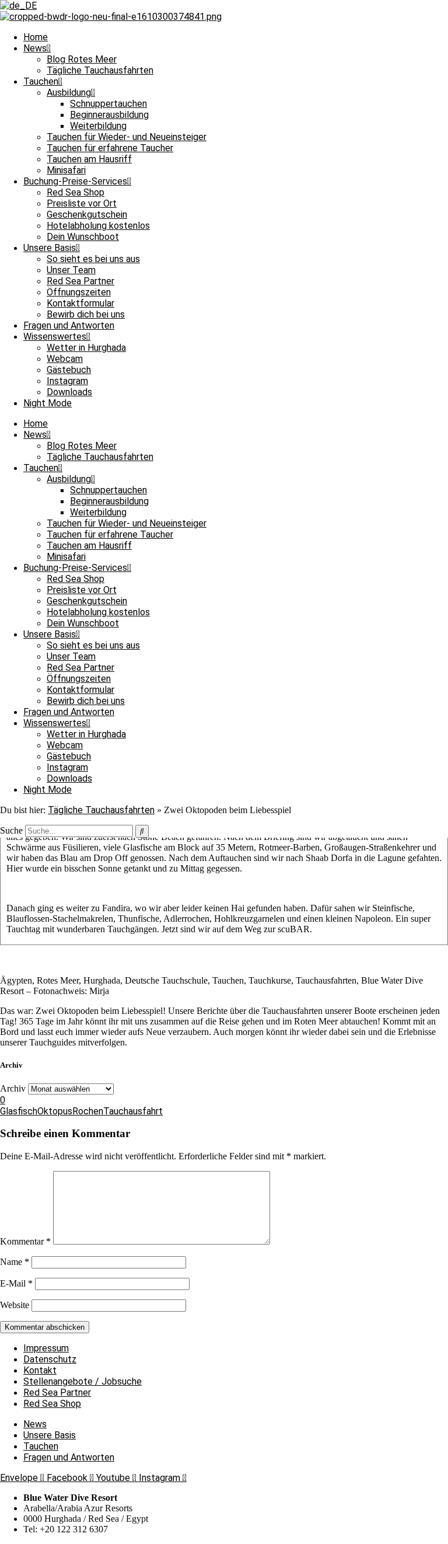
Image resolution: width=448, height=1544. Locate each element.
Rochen (87, 1111)
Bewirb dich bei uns (86, 314)
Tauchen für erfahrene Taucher (110, 148)
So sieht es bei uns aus (93, 258)
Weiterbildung (98, 125)
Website (14, 1305)
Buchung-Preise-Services (75, 181)
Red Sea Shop (75, 192)
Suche (11, 830)
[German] (18, 5)
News (35, 48)
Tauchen (40, 81)
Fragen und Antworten (68, 325)
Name (14, 1262)
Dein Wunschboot (83, 236)
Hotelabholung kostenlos (98, 225)
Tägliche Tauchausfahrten (100, 70)
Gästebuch (69, 369)
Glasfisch (18, 1111)
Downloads (69, 392)
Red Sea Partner (80, 281)
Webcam (65, 358)
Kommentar (25, 1241)
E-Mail (16, 1283)
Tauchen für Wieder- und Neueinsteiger (126, 136)
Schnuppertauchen (108, 103)
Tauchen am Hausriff (89, 159)
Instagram (67, 380)
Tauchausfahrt (133, 1111)
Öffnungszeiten (79, 292)
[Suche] (142, 831)
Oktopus (54, 1111)
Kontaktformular (80, 303)
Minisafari (66, 170)
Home (35, 37)
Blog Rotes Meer (82, 59)
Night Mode (47, 403)
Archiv (13, 1088)
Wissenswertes (54, 336)
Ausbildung (69, 92)
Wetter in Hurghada (86, 347)
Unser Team (71, 270)
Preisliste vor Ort (82, 203)
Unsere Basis (49, 247)
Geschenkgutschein (87, 214)
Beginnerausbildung (109, 114)
